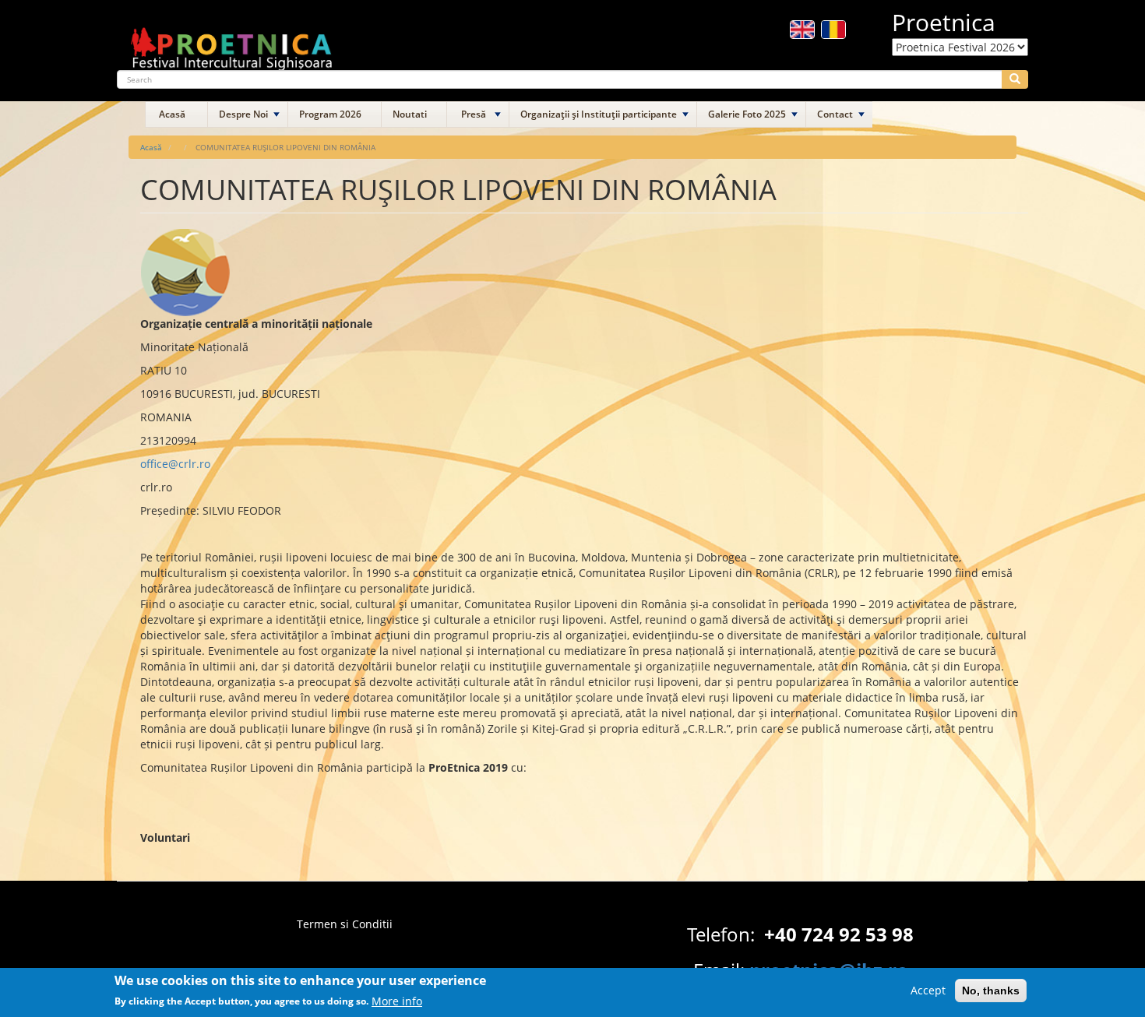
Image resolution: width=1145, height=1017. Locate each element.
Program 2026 (330, 114)
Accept (928, 990)
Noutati (410, 114)
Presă (473, 114)
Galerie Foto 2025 (747, 114)
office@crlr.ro (175, 463)
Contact (835, 114)
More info (397, 1000)
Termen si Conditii (345, 924)
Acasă (172, 114)
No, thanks (991, 990)
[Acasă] (232, 42)
